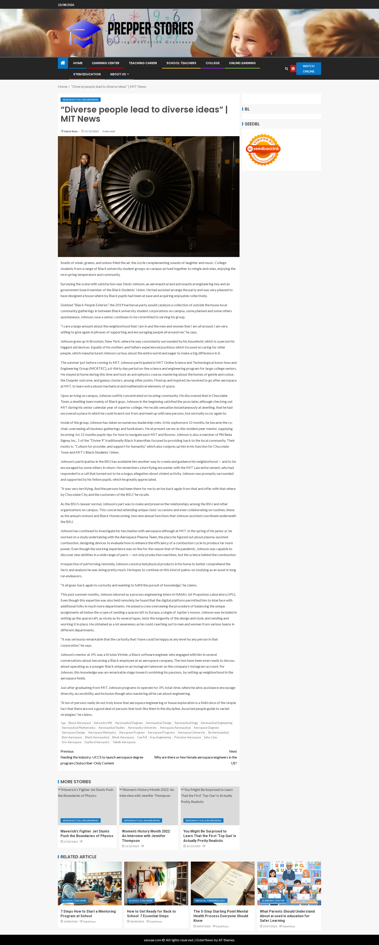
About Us (118, 74)
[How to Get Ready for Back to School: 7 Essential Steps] (156, 883)
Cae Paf (142, 737)
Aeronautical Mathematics (78, 727)
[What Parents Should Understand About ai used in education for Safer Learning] (289, 883)
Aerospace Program (132, 732)
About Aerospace (79, 723)
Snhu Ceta (210, 737)
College (213, 63)
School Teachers (181, 63)
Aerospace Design (73, 732)
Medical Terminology (210, 900)
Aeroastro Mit (103, 723)
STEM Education (87, 74)
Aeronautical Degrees (129, 723)
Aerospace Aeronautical (175, 727)
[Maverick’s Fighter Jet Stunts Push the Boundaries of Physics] (87, 806)
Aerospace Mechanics (102, 732)
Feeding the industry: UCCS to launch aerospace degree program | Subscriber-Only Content (102, 757)
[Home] (63, 63)
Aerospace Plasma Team (138, 537)
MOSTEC (97, 368)
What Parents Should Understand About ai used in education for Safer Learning (287, 916)
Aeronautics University (142, 727)
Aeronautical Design (159, 723)
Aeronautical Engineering (80, 99)
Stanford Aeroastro (96, 742)
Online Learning (242, 63)
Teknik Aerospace (124, 742)
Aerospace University (191, 732)
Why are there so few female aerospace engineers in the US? (195, 757)
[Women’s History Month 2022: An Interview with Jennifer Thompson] (148, 806)
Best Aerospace (72, 737)
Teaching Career (143, 63)
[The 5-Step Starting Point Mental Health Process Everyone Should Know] (223, 883)
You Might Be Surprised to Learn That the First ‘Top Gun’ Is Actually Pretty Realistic (209, 836)
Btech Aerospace (123, 737)
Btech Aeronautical (97, 737)
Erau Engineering (160, 737)
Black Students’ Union (102, 452)
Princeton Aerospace (187, 737)
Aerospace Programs (161, 732)
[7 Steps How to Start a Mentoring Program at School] (90, 883)
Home (77, 63)
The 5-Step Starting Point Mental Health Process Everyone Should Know (220, 916)
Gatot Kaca (71, 131)
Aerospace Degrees (206, 727)
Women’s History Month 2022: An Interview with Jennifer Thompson (146, 836)
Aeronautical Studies (111, 727)
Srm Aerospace (71, 742)
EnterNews (204, 940)
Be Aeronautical (218, 732)
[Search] (286, 68)
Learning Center (105, 63)
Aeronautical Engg (186, 723)
